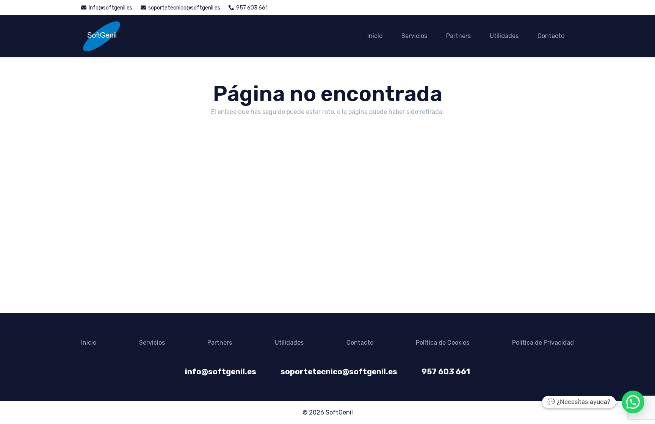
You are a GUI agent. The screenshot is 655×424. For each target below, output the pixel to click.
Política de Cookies (442, 342)
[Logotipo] (101, 36)
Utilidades (289, 342)
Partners (219, 342)
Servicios (152, 342)
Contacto (359, 342)
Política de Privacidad (543, 342)
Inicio (88, 342)
